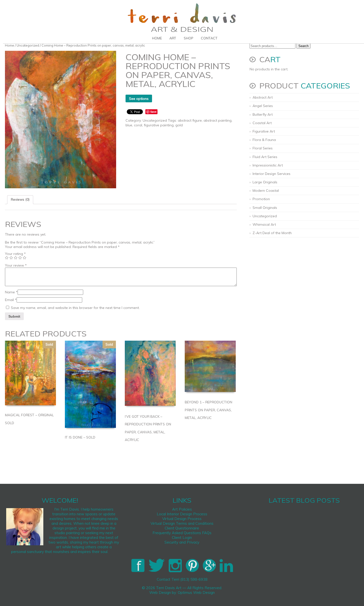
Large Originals (265, 182)
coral (138, 125)
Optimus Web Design (196, 592)
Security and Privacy (181, 542)
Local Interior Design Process (182, 514)
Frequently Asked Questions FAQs (182, 532)
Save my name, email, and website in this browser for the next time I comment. (75, 307)
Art (172, 38)
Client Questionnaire (182, 528)
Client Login (182, 537)
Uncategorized (28, 45)
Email (11, 300)
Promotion (261, 199)
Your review (16, 265)
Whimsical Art (264, 224)
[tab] (20, 199)
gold (179, 125)
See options (139, 98)
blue (129, 125)
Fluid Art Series (265, 157)
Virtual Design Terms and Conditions (182, 523)
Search (303, 46)
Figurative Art (264, 131)
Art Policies (182, 509)
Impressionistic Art (268, 165)
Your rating (15, 253)
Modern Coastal (266, 190)
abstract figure (190, 120)
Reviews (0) (20, 199)
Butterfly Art (263, 114)
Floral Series (263, 148)
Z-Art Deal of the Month (272, 233)
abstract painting (218, 120)
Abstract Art (263, 97)
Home (157, 38)
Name (11, 292)
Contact (209, 38)
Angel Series (263, 106)
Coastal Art (262, 123)
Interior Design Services (271, 173)
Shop (188, 38)
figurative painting (159, 125)
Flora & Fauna (264, 140)
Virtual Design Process (182, 518)
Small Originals (265, 207)
